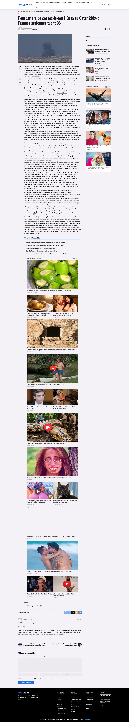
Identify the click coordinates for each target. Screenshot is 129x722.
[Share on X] (105, 29)
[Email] (107, 29)
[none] (105, 695)
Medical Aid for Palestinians (69, 198)
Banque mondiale (35, 168)
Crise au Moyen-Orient (26, 13)
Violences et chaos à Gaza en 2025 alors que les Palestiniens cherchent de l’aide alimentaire (48, 254)
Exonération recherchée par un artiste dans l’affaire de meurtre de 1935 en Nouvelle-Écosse (102, 78)
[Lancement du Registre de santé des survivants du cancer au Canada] (90, 70)
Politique (97, 54)
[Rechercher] (102, 4)
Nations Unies (42, 99)
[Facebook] (86, 41)
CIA (34, 213)
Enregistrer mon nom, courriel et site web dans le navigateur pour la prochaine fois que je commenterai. (44, 678)
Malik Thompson (27, 28)
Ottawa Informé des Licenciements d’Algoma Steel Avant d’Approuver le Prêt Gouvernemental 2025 (102, 51)
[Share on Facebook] (103, 29)
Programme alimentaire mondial (46, 105)
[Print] (110, 29)
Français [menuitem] (105, 695)
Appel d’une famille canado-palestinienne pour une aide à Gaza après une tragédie (45, 243)
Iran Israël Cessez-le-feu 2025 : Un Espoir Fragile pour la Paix (40, 248)
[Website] (81, 619)
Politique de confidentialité (62, 719)
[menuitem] (39, 7)
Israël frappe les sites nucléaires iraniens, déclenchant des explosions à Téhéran (45, 245)
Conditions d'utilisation (77, 719)
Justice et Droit (99, 82)
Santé (97, 73)
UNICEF (70, 192)
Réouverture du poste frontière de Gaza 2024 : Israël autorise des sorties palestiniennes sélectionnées (102, 60)
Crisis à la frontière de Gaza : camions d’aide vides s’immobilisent (41, 251)
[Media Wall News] (25, 5)
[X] (89, 41)
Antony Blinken (62, 93)
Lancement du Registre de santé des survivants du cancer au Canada (102, 69)
